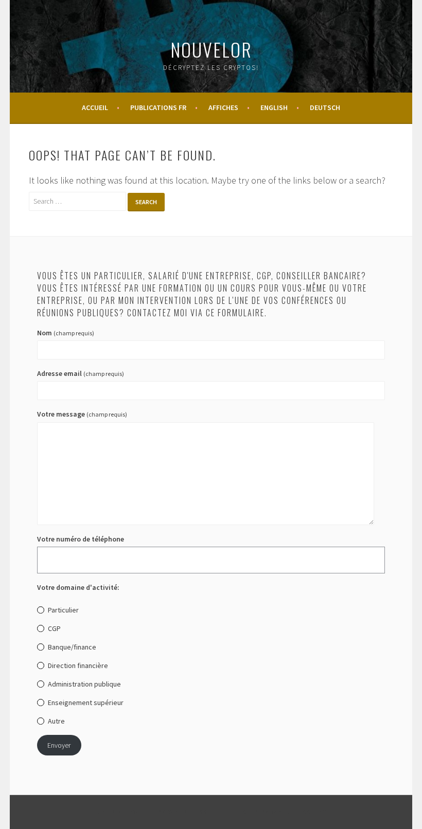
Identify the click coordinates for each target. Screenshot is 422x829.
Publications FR (158, 107)
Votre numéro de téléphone (80, 539)
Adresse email (80, 373)
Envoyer (59, 745)
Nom (65, 332)
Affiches (223, 107)
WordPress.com (299, 812)
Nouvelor (211, 49)
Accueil (95, 107)
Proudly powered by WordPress (149, 812)
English (274, 107)
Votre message (82, 414)
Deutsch (325, 107)
